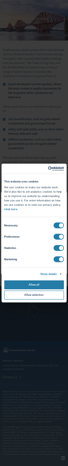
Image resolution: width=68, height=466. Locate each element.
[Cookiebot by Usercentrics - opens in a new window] (48, 168)
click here (10, 209)
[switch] (58, 236)
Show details (48, 274)
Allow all (34, 284)
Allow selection (34, 295)
